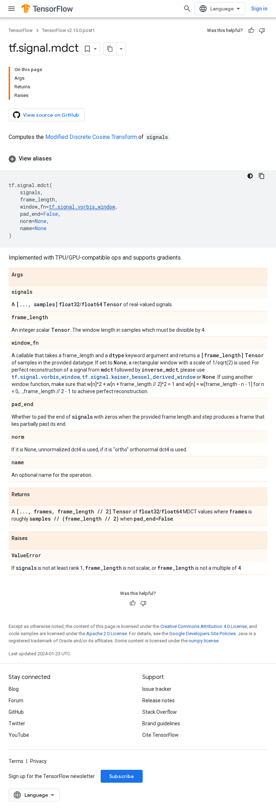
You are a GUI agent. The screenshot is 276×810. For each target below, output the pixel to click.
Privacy (38, 761)
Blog (14, 689)
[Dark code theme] (250, 176)
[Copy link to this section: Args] (30, 275)
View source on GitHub (51, 115)
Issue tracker (156, 689)
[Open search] (187, 8)
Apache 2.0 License (106, 633)
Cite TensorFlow (160, 735)
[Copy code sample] (261, 176)
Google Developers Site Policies (202, 633)
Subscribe (121, 776)
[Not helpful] (262, 30)
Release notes (158, 700)
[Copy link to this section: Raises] (35, 538)
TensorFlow (21, 30)
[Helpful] (251, 30)
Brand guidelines (161, 723)
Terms (16, 761)
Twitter (17, 723)
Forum (16, 700)
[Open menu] (11, 8)
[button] (138, 158)
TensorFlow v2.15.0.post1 (68, 30)
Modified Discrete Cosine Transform (91, 137)
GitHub (16, 712)
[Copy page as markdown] (110, 49)
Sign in (259, 8)
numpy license (203, 640)
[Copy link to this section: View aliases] (59, 158)
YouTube (19, 735)
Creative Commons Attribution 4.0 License (203, 626)
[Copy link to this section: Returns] (37, 494)
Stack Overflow (159, 712)
